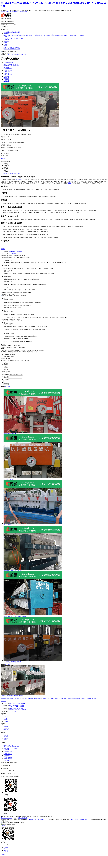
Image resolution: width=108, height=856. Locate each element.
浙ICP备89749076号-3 (6, 818)
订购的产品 (6, 374)
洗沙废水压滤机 (63, 35)
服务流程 (6, 736)
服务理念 (6, 738)
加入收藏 (3, 11)
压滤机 (69, 183)
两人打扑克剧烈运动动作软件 (21, 35)
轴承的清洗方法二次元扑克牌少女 (17, 709)
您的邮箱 (6, 379)
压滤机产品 (6, 33)
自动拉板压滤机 (8, 74)
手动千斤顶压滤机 (79, 35)
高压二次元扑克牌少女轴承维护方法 (18, 703)
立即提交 (6, 383)
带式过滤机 (6, 76)
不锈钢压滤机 (71, 35)
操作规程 (6, 42)
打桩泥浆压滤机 (55, 35)
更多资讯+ (8, 664)
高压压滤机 (6, 78)
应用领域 (16, 38)
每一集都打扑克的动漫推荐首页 (12, 32)
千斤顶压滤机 (19, 180)
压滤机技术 (11, 47)
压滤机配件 (6, 79)
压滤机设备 (6, 39)
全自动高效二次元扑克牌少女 (16, 705)
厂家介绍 (6, 38)
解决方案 (6, 735)
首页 (7, 54)
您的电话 (6, 377)
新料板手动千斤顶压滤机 (15, 251)
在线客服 (3, 825)
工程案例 (6, 44)
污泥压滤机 (47, 35)
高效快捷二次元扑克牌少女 (16, 708)
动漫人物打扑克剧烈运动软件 (36, 35)
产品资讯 (6, 45)
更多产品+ (8, 386)
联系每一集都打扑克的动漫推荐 (14, 11)
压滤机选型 (6, 41)
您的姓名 (6, 376)
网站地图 (24, 11)
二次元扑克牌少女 (8, 35)
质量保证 (6, 739)
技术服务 (21, 38)
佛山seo (20, 818)
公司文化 (11, 38)
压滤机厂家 (6, 36)
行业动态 (6, 47)
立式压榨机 (6, 81)
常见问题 (17, 47)
